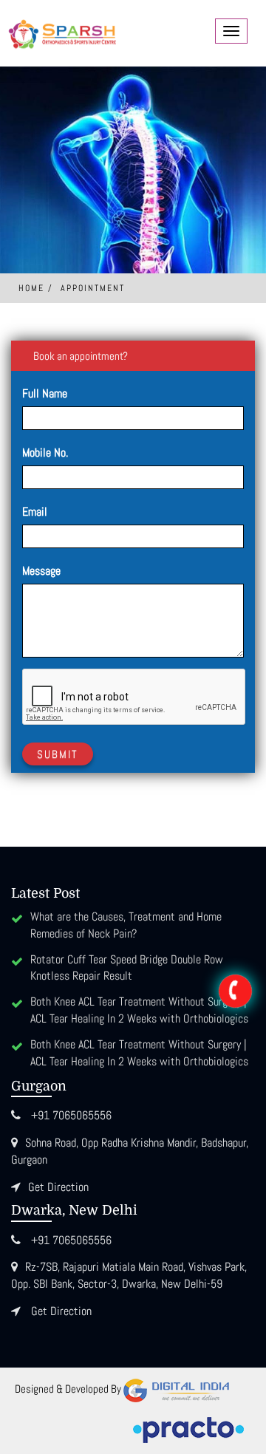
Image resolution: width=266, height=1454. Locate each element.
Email (34, 511)
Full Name (44, 393)
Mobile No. (45, 452)
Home (31, 288)
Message (41, 570)
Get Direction (58, 1187)
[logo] (62, 31)
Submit (57, 754)
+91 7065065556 (71, 1115)
